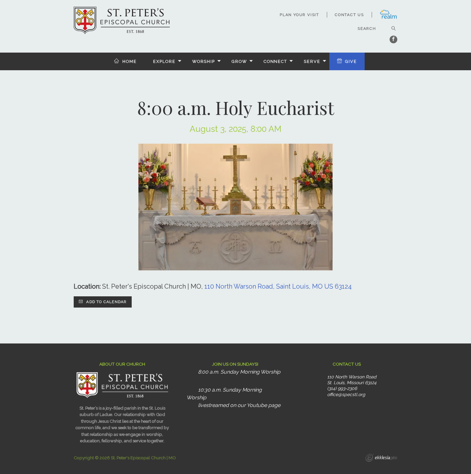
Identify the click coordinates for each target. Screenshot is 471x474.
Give (351, 61)
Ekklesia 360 (381, 458)
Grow (239, 61)
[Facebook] (393, 39)
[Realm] (388, 17)
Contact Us (349, 15)
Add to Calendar (106, 302)
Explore (164, 61)
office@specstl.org (346, 394)
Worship (203, 61)
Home (129, 61)
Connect (275, 61)
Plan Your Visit (299, 15)
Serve (312, 61)
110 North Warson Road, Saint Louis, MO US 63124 (278, 286)
